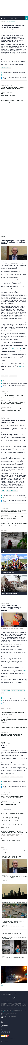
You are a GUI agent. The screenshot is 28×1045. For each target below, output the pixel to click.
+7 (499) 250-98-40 (4, 1011)
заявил (24, 670)
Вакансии (20, 993)
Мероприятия (10, 994)
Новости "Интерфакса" (4, 1025)
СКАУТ (2, 1020)
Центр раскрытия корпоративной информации (8, 1029)
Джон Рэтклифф (21, 690)
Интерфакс (14, 18)
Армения (3, 67)
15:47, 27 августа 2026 (5, 238)
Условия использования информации (8, 1038)
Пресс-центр (15, 993)
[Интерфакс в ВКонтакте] (6, 1032)
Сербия (10, 376)
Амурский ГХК (14, 490)
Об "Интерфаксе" (8, 993)
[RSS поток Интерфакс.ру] (8, 1032)
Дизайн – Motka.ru (4, 1041)
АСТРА (2, 1022)
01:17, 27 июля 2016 (4, 23)
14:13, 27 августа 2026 (5, 418)
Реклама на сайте (4, 994)
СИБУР (7, 490)
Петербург (3, 172)
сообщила (18, 681)
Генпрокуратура (13, 776)
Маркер (2, 1021)
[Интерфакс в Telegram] (4, 1032)
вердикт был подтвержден (14, 348)
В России (3, 109)
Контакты (2, 993)
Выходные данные (4, 1039)
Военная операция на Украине (9, 984)
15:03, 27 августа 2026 (5, 110)
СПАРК (2, 1017)
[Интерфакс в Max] (9, 1032)
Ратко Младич (4, 376)
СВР (12, 690)
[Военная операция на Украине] (14, 982)
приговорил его (9, 347)
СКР (8, 172)
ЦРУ (15, 690)
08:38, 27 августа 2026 (5, 743)
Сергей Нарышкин (5, 690)
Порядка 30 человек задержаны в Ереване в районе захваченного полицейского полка (13, 31)
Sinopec (3, 490)
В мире (3, 22)
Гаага (15, 376)
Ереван (8, 67)
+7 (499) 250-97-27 (13, 1011)
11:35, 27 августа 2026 (5, 603)
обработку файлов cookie (22, 1008)
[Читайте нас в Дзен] (2, 1032)
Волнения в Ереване (12, 22)
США (2, 693)
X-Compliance (3, 1018)
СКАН (2, 1026)
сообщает (3, 145)
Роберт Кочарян (5, 776)
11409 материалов (5, 985)
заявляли (11, 169)
